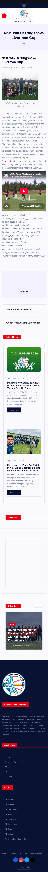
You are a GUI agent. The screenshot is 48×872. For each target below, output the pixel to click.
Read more (14, 410)
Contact (8, 777)
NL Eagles (9, 799)
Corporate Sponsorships (15, 762)
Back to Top (25, 867)
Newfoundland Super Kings (17, 839)
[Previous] (36, 606)
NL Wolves (9, 804)
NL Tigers (9, 814)
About (7, 767)
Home (24, 44)
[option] (24, 631)
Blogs (7, 772)
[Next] (40, 606)
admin (10, 645)
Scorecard (6, 161)
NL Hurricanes (11, 809)
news (12, 624)
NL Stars (8, 829)
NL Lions (9, 834)
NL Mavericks (11, 824)
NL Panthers (10, 819)
